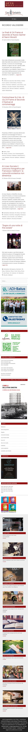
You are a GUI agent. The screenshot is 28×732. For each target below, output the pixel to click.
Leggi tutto (19, 74)
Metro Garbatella (4, 364)
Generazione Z (21, 155)
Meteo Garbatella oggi (6, 361)
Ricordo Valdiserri (14, 88)
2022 (7, 491)
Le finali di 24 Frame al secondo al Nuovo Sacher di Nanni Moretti (13, 34)
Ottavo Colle (14, 271)
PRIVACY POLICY (12, 728)
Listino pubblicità (4, 448)
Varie (8, 151)
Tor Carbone (13, 273)
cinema (5, 153)
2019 (11, 489)
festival (4, 155)
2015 (2, 489)
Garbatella (6, 212)
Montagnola (13, 269)
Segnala (2, 432)
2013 (9, 488)
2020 (2, 491)
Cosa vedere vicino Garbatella (7, 369)
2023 (9, 491)
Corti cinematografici (18, 153)
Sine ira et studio (4, 442)
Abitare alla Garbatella (5, 375)
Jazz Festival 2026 (5, 437)
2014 (11, 488)
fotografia (17, 214)
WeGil (3, 159)
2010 (2, 488)
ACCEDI (4, 538)
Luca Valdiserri (6, 157)
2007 (7, 486)
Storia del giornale (5, 429)
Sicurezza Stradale (16, 218)
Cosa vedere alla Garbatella (7, 367)
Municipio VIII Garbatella (6, 373)
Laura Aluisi (20, 84)
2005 (2, 486)
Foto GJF (3, 440)
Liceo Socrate (10, 216)
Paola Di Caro (5, 88)
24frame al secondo (9, 80)
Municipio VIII (13, 212)
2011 (4, 488)
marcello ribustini (11, 86)
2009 (12, 486)
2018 (9, 489)
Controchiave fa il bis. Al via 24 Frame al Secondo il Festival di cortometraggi (13, 100)
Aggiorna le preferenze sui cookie (14, 729)
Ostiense (8, 271)
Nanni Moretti (20, 86)
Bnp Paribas (18, 80)
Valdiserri (22, 88)
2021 (4, 491)
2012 (7, 488)
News (5, 78)
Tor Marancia (20, 273)
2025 (2, 492)
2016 (4, 489)
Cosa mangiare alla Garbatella (7, 370)
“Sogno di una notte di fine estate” (12, 226)
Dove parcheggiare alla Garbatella (8, 363)
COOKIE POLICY (21, 728)
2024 (12, 491)
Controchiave (13, 82)
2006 (4, 486)
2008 (9, 486)
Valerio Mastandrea (7, 90)
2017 (7, 489)
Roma (19, 271)
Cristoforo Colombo (9, 214)
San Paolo (23, 212)
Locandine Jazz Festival (6, 450)
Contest (10, 153)
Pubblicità (3, 445)
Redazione (3, 426)
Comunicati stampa (5, 434)
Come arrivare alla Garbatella (7, 360)
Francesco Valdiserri (11, 84)
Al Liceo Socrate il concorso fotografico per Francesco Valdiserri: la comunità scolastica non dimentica (13, 171)
